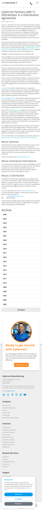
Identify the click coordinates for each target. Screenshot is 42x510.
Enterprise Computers (8, 442)
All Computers (6, 427)
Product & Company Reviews (10, 417)
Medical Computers (7, 437)
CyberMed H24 (16, 110)
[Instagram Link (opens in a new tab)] (16, 395)
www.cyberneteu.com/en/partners (27, 137)
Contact (4, 410)
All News (21, 310)
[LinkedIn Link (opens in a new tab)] (3, 395)
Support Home (6, 476)
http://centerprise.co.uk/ (28, 191)
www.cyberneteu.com (23, 157)
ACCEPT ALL (18, 494)
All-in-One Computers (8, 432)
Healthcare (5, 457)
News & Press (6, 413)
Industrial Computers (8, 440)
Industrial (5, 459)
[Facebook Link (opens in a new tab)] (12, 395)
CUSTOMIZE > (18, 499)
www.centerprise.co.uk (8, 137)
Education (5, 466)
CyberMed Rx (5, 88)
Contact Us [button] (20, 365)
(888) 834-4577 (11, 391)
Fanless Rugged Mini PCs (8, 98)
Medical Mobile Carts (8, 444)
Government (6, 464)
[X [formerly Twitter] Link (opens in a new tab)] (8, 395)
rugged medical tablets (15, 49)
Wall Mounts (6, 447)
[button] (31, 3)
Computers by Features (9, 430)
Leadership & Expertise (9, 408)
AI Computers (6, 435)
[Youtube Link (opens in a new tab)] (24, 395)
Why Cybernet (6, 405)
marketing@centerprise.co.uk (14, 196)
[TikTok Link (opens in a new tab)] (20, 395)
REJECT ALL (18, 504)
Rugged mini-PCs (29, 49)
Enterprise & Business (8, 462)
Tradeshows (5, 415)
